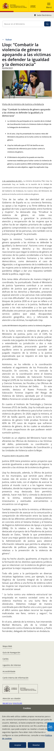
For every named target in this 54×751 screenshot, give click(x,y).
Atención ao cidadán (12, 698)
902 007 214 (7, 703)
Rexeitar (36, 745)
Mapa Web (7, 646)
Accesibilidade (9, 671)
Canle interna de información (15, 677)
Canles (6, 659)
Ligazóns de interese (12, 665)
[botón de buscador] (47, 23)
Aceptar (17, 745)
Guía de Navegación (11, 652)
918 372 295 (17, 703)
